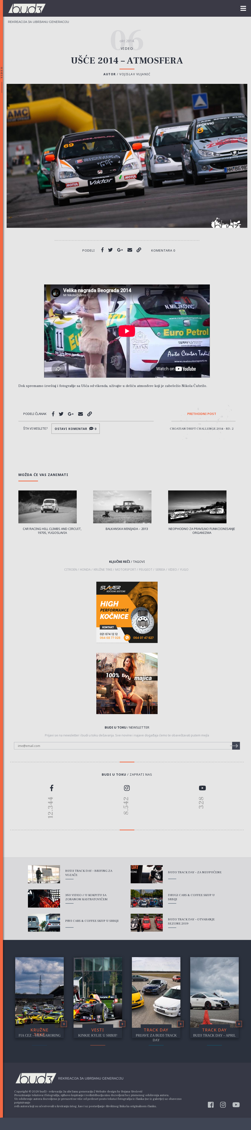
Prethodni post (201, 414)
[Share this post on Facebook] (102, 250)
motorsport (125, 570)
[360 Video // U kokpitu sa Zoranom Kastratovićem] (44, 898)
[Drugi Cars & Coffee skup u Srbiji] (147, 898)
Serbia (160, 570)
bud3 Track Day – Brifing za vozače (88, 873)
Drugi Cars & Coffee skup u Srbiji (191, 897)
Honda (85, 570)
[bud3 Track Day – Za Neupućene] (147, 874)
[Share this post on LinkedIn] (139, 250)
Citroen (70, 570)
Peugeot (145, 570)
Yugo (184, 570)
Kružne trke (39, 1032)
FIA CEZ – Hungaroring (40, 1035)
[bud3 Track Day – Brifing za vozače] (44, 874)
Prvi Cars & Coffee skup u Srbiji (92, 921)
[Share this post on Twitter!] (110, 250)
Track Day (156, 1030)
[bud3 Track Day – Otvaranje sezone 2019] (147, 923)
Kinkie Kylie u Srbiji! (97, 1035)
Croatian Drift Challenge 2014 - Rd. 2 (202, 429)
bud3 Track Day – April (214, 1035)
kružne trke (103, 570)
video (127, 48)
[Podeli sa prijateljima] (129, 250)
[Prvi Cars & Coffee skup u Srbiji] (44, 923)
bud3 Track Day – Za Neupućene (195, 872)
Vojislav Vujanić (135, 74)
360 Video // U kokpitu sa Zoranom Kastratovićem (86, 897)
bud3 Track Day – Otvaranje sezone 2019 (191, 921)
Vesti (97, 1030)
